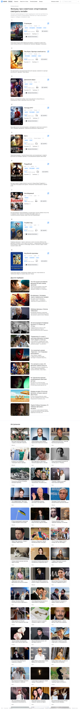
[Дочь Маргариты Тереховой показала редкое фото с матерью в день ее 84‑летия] (40, 457)
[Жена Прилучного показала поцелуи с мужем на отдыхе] (40, 696)
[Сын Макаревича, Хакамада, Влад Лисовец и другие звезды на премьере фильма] (40, 517)
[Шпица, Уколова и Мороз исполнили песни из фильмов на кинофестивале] (20, 596)
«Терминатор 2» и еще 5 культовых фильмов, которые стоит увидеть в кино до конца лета (40, 338)
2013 (25, 110)
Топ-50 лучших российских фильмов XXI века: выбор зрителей (39, 283)
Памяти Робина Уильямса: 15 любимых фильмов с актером (39, 406)
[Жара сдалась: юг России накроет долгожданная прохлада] (20, 616)
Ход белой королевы (31, 253)
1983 (25, 195)
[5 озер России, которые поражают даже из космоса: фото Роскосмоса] (60, 676)
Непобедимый (29, 193)
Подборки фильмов (14, 6)
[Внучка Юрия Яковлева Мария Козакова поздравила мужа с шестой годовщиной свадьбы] (60, 576)
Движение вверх (29, 79)
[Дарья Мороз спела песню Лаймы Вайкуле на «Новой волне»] (40, 656)
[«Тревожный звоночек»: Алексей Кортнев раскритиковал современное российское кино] (60, 437)
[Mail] (2, 1)
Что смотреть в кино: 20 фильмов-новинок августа (39, 364)
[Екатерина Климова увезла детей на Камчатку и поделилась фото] (40, 556)
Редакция (30, 708)
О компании (6, 708)
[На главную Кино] (5, 1)
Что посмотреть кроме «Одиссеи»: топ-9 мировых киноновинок (39, 352)
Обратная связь (75, 708)
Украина (39, 138)
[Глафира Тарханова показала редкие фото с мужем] (60, 556)
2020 (25, 25)
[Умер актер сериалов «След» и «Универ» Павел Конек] (20, 537)
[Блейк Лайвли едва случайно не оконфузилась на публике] (60, 656)
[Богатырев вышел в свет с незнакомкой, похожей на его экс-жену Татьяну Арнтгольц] (40, 477)
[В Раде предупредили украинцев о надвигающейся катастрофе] (20, 517)
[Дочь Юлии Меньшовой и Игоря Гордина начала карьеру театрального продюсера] (60, 696)
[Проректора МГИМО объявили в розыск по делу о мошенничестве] (40, 576)
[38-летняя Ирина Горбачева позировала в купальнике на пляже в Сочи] (20, 696)
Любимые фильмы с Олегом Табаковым (39, 309)
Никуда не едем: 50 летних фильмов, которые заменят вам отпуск (39, 393)
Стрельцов (28, 23)
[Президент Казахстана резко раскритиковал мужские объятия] (60, 497)
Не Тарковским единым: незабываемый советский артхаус (39, 379)
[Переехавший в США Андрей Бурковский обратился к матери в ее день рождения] (40, 437)
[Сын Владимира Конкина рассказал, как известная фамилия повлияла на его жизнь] (40, 497)
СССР (35, 195)
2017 (25, 81)
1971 (25, 255)
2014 (25, 166)
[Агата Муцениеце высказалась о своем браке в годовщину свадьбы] (40, 596)
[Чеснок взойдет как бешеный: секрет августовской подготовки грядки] (20, 636)
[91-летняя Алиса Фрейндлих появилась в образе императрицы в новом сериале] (20, 656)
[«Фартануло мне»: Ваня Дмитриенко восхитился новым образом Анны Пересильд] (20, 576)
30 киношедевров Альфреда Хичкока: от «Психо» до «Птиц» (39, 324)
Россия (35, 25)
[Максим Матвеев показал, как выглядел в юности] (40, 636)
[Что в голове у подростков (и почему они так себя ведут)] (60, 537)
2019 (25, 53)
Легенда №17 (28, 108)
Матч (26, 136)
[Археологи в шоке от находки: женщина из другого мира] (40, 616)
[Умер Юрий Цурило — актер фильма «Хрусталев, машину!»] (60, 616)
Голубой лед (28, 222)
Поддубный (28, 164)
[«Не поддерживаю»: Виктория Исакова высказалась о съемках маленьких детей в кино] (20, 497)
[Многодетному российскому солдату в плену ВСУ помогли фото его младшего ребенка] (20, 437)
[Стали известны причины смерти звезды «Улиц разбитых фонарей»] (40, 676)
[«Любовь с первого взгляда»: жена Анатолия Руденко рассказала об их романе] (60, 477)
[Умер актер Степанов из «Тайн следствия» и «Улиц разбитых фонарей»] (60, 636)
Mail (2, 708)
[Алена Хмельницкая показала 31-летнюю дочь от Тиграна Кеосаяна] (60, 457)
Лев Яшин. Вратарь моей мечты (35, 51)
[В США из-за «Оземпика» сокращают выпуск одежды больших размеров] (20, 457)
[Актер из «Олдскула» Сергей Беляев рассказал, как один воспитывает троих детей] (40, 537)
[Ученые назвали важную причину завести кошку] (20, 556)
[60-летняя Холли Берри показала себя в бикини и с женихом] (20, 676)
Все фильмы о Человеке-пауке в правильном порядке (39, 296)
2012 (25, 138)
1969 (25, 224)
